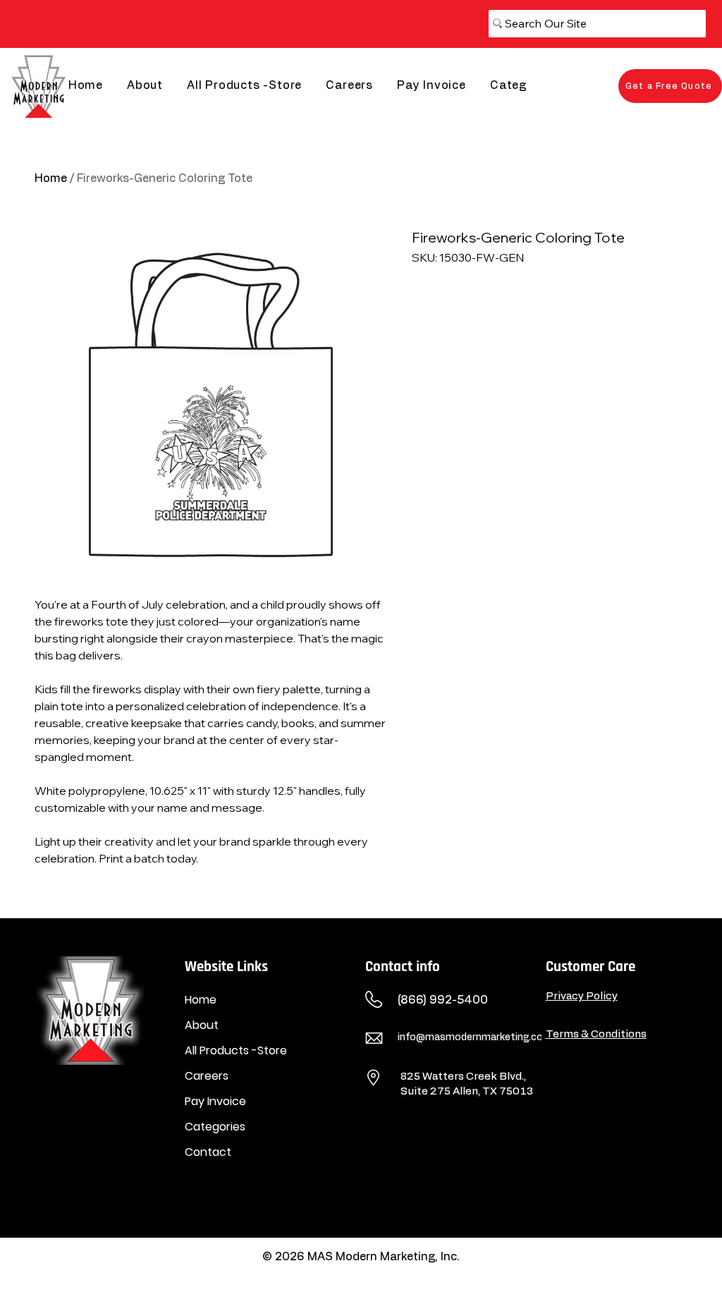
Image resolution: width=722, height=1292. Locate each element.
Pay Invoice (215, 1101)
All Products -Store (236, 1050)
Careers (206, 1076)
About (202, 1025)
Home (51, 178)
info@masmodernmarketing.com (475, 1037)
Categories (215, 1127)
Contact (208, 1152)
